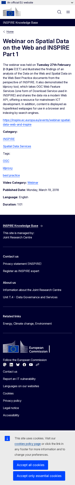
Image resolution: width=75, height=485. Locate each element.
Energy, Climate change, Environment (27, 323)
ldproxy (8, 168)
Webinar (32, 182)
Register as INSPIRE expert (21, 271)
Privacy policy (12, 400)
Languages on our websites (21, 386)
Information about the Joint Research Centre (32, 290)
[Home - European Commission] (12, 11)
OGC (6, 161)
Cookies (8, 393)
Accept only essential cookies (39, 476)
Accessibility (11, 415)
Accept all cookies (30, 465)
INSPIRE (9, 139)
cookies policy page (28, 444)
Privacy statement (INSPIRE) (22, 264)
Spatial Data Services (17, 146)
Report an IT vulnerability (19, 379)
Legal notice (11, 408)
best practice (11, 175)
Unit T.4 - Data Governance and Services (30, 297)
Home (10, 31)
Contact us (10, 371)
